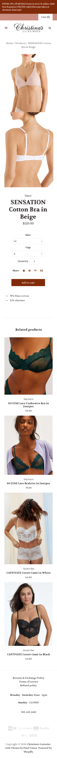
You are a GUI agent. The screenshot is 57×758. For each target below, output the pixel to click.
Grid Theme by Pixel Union (21, 747)
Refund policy (28, 685)
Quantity (23, 261)
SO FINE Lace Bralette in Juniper (28, 483)
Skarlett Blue (28, 568)
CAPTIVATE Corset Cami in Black (28, 654)
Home (9, 43)
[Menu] (6, 28)
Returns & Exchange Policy (28, 677)
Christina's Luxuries (38, 744)
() (45, 17)
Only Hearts (28, 399)
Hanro (28, 195)
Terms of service (28, 681)
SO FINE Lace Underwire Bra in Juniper (28, 405)
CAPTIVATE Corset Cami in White (28, 572)
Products (20, 43)
